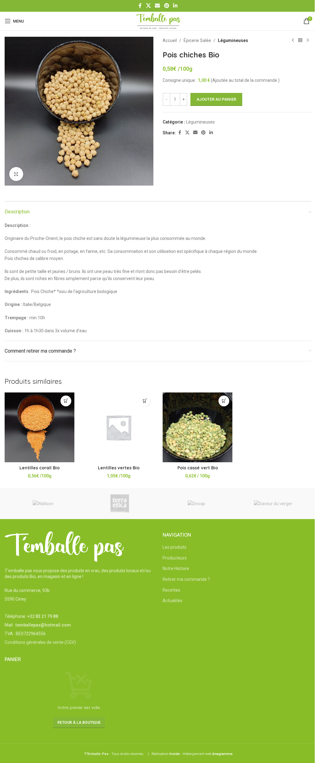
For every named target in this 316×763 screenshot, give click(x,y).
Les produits (174, 547)
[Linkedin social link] (175, 5)
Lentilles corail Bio (39, 468)
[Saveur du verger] (273, 503)
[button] (65, 401)
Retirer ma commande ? (186, 579)
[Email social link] (157, 5)
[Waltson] (43, 503)
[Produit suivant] (307, 40)
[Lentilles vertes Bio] (118, 427)
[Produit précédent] (293, 40)
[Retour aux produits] (300, 40)
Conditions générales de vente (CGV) (40, 642)
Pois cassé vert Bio (197, 468)
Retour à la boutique (79, 722)
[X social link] (148, 5)
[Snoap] (196, 503)
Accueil (170, 40)
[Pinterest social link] (166, 5)
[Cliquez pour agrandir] (16, 174)
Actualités (172, 600)
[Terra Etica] (119, 503)
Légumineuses (233, 40)
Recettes (171, 590)
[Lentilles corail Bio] (39, 427)
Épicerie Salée (197, 40)
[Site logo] (158, 20)
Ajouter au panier (216, 99)
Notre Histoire (176, 568)
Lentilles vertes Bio (118, 468)
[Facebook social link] (140, 5)
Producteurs (175, 557)
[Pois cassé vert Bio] (197, 427)
